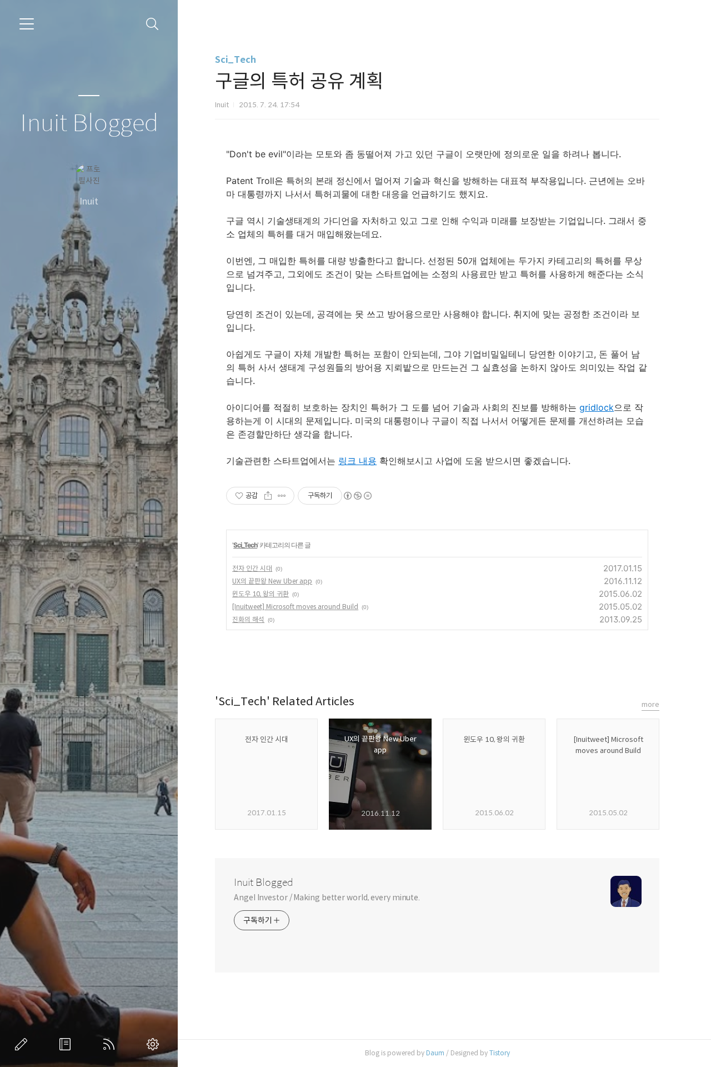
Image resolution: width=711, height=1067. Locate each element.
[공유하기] (268, 495)
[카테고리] (26, 24)
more (650, 704)
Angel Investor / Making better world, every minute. (327, 898)
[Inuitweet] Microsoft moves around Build (295, 606)
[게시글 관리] (282, 495)
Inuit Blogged (89, 123)
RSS (111, 1044)
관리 (155, 1044)
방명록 (67, 1044)
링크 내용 (357, 460)
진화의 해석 (248, 619)
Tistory (499, 1053)
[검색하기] (152, 24)
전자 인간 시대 (252, 568)
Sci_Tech (235, 60)
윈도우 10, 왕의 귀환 (260, 594)
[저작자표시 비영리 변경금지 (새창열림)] (357, 495)
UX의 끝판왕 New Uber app (272, 581)
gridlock (596, 407)
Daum (435, 1053)
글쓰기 (23, 1044)
